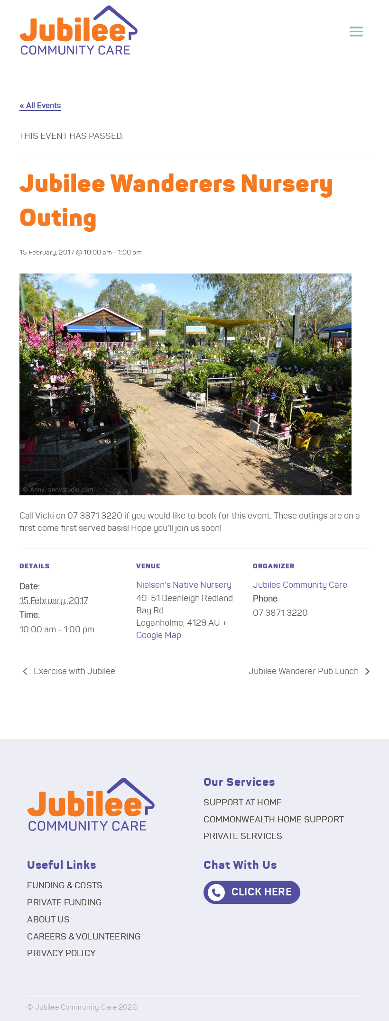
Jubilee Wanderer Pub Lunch (305, 671)
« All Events (40, 105)
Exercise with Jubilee (73, 671)
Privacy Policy (61, 953)
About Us (48, 920)
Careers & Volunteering (83, 937)
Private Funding (64, 903)
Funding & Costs (64, 886)
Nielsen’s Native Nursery (184, 585)
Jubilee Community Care (300, 585)
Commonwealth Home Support (274, 820)
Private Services (243, 836)
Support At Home (243, 803)
